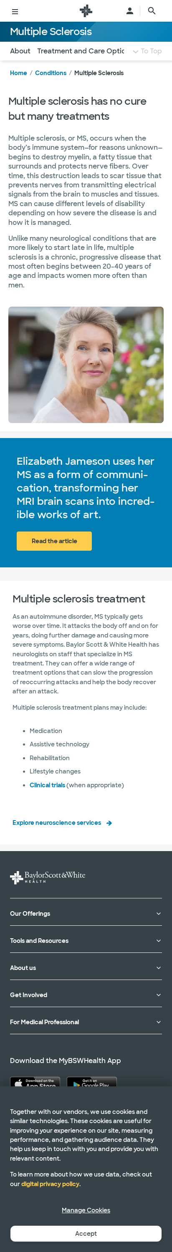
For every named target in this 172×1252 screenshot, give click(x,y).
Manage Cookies (86, 1210)
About (20, 51)
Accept (86, 1233)
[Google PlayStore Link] (92, 1084)
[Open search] (152, 11)
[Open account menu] (130, 11)
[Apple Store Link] (35, 1084)
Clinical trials (47, 785)
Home (18, 73)
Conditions (50, 73)
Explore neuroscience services (57, 822)
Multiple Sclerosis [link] (99, 73)
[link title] (86, 11)
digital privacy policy (50, 1184)
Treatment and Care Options (85, 51)
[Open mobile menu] (15, 11)
